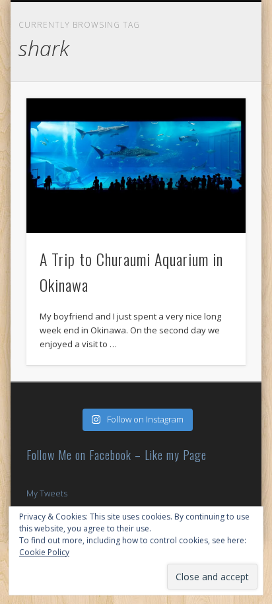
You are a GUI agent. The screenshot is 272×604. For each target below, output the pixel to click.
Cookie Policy (44, 552)
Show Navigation (248, 10)
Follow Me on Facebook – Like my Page (116, 454)
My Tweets (46, 493)
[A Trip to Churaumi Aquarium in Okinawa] (136, 166)
